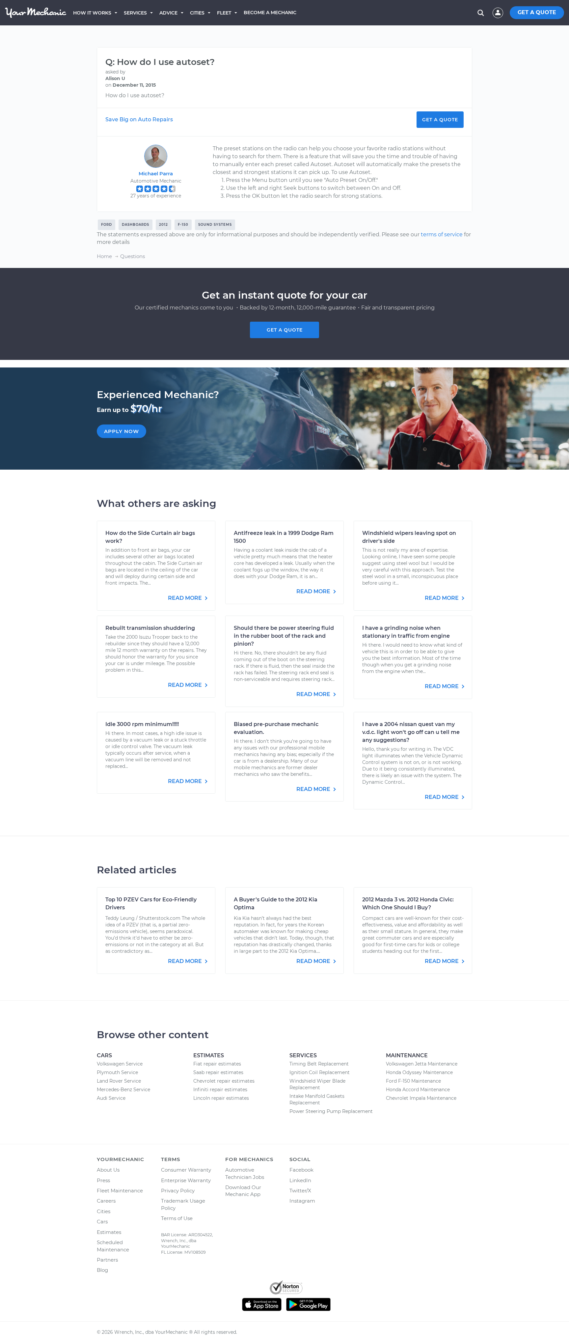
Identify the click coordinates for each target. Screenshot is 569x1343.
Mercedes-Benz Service (123, 1090)
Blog (102, 1270)
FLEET (224, 13)
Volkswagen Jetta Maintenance (421, 1064)
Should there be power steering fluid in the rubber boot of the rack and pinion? (284, 636)
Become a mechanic (270, 12)
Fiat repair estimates (217, 1064)
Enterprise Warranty (186, 1180)
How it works (92, 13)
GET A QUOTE (537, 12)
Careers (106, 1201)
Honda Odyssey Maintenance (419, 1072)
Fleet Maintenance (120, 1190)
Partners (107, 1260)
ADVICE (168, 13)
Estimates (109, 1232)
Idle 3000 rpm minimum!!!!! (142, 724)
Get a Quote (440, 120)
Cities (197, 13)
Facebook (301, 1170)
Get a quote (285, 330)
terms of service (442, 234)
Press (103, 1180)
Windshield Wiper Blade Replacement (317, 1084)
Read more (185, 598)
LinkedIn (300, 1180)
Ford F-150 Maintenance (413, 1081)
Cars (102, 1221)
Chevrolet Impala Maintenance (421, 1098)
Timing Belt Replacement (319, 1064)
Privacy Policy (178, 1190)
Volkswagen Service (120, 1064)
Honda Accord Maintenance (418, 1090)
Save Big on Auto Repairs (139, 119)
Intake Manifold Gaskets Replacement (316, 1099)
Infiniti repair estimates (220, 1090)
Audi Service (111, 1098)
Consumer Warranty (186, 1170)
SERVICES (135, 13)
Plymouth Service (117, 1072)
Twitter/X (300, 1190)
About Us (108, 1170)
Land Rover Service (119, 1081)
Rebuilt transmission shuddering (150, 628)
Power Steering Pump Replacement (331, 1111)
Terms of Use (177, 1218)
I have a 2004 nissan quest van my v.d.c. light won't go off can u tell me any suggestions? (411, 732)
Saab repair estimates (218, 1072)
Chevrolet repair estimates (224, 1081)
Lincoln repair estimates (221, 1098)
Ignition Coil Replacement (319, 1072)
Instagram (302, 1201)
